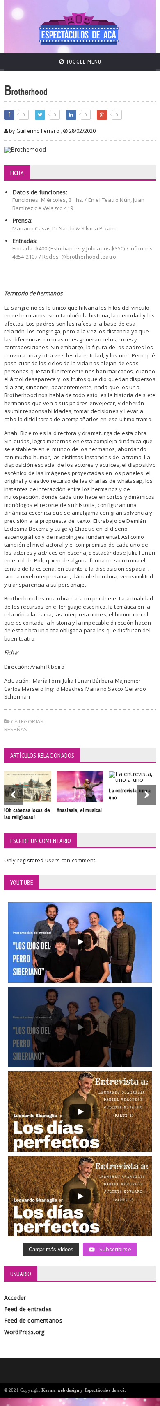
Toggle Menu (82, 61)
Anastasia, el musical (79, 810)
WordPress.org (24, 1332)
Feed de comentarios (33, 1320)
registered (31, 860)
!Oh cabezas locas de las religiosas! (27, 814)
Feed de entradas (28, 1309)
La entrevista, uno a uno (130, 794)
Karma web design (60, 1390)
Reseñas (15, 729)
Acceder (15, 1297)
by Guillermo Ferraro (33, 130)
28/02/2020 (81, 130)
